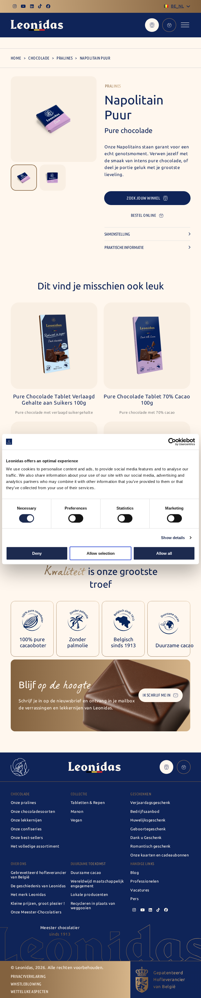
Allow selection (101, 553)
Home (16, 58)
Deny (37, 553)
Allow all (164, 553)
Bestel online (143, 215)
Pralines (64, 58)
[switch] (75, 518)
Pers (134, 898)
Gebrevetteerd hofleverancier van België (38, 874)
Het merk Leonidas (28, 894)
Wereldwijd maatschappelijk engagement (97, 883)
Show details (173, 537)
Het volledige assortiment (35, 846)
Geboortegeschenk (148, 829)
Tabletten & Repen (88, 802)
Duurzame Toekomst (88, 863)
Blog (134, 872)
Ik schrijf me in (156, 695)
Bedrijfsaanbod (144, 811)
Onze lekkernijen (26, 820)
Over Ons (18, 863)
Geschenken (140, 794)
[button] (24, 178)
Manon (77, 811)
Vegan (76, 820)
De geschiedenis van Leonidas (38, 886)
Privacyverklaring (28, 976)
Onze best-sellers (27, 837)
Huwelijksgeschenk (148, 820)
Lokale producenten (89, 894)
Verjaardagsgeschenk (150, 802)
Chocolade (38, 58)
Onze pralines (23, 802)
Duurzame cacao (86, 872)
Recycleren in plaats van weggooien (93, 905)
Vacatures (139, 890)
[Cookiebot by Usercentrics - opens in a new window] (172, 442)
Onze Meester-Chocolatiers (36, 912)
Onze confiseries (26, 829)
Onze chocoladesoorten (33, 811)
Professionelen (144, 881)
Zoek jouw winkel (143, 198)
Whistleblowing (26, 984)
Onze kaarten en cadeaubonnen (159, 855)
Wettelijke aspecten (29, 991)
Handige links (142, 863)
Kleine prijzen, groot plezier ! (38, 903)
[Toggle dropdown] (188, 6)
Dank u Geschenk (146, 837)
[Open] (185, 24)
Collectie (79, 794)
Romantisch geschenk (150, 846)
